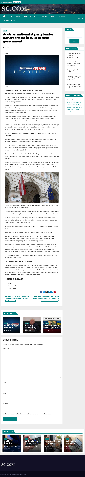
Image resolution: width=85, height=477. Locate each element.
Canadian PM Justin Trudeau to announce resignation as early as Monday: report (17, 298)
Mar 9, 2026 (71, 446)
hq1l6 (14, 474)
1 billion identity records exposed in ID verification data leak (74, 55)
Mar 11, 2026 (9, 446)
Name (5, 382)
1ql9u (11, 474)
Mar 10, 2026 (30, 446)
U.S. (35, 16)
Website (5, 403)
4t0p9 (1, 474)
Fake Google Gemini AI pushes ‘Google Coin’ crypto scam (74, 78)
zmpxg (4, 474)
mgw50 (21, 474)
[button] (79, 18)
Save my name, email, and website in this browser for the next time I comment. (28, 414)
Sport (18, 16)
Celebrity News (9, 20)
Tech (10, 16)
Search (68, 29)
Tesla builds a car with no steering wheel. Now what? (74, 86)
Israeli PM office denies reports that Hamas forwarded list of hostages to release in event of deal (46, 298)
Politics (27, 16)
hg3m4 (8, 474)
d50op (17, 474)
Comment (6, 348)
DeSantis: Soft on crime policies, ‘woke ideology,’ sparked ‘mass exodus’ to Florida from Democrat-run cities (74, 107)
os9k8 (24, 474)
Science (62, 16)
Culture (44, 16)
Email (5, 393)
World (53, 16)
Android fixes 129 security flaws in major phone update (73, 63)
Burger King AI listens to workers (52, 443)
